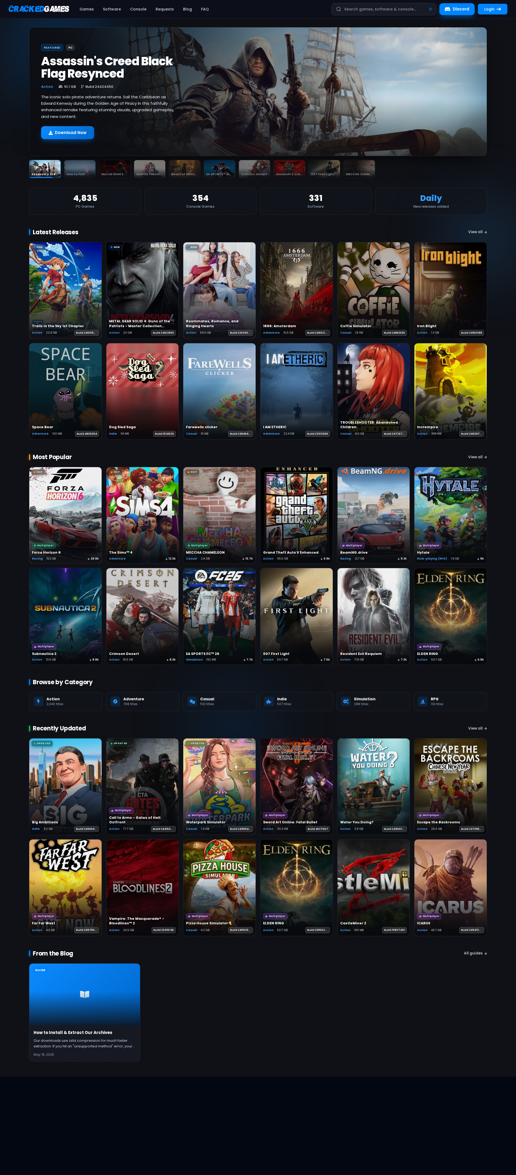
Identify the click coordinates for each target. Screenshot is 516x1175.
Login (489, 9)
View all (475, 232)
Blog (187, 9)
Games (87, 9)
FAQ (205, 9)
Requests (165, 9)
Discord (461, 9)
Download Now (71, 132)
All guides (473, 953)
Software (112, 9)
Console (138, 9)
